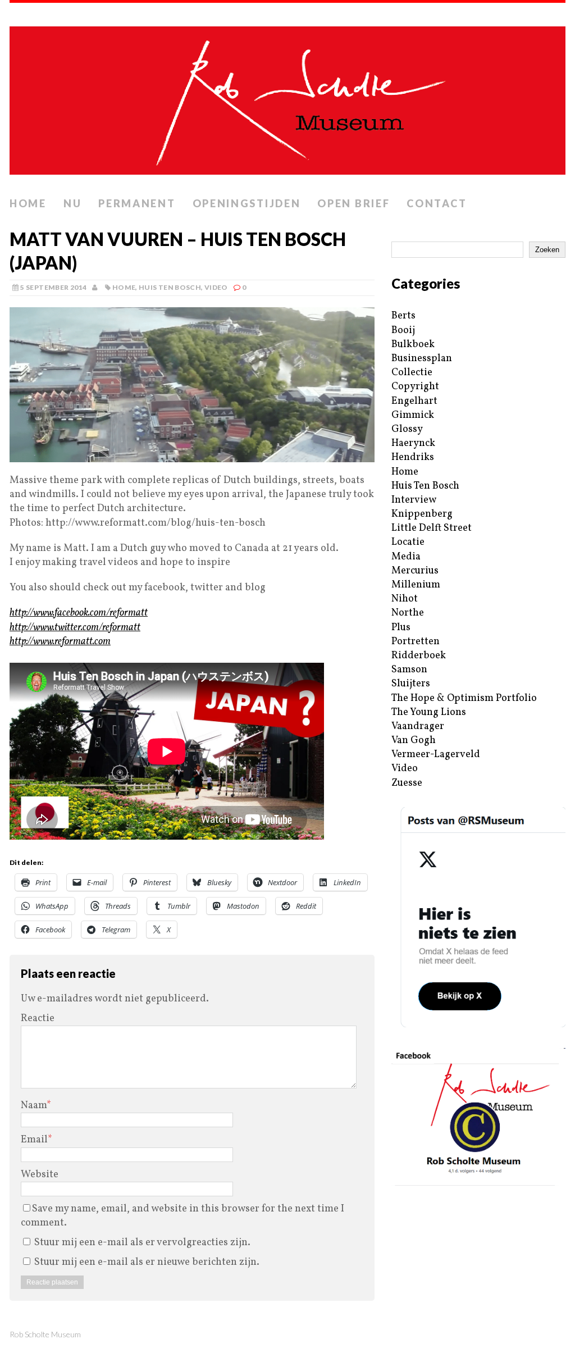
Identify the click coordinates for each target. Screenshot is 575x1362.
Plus (400, 628)
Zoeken (547, 249)
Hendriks (412, 457)
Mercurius (415, 571)
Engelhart (414, 401)
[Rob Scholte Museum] (287, 97)
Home (28, 203)
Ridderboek (418, 656)
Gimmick (412, 415)
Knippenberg (422, 514)
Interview (413, 500)
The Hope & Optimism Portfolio (464, 698)
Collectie (411, 373)
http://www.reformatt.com (60, 642)
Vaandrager (417, 726)
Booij (403, 331)
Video (216, 287)
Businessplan (421, 359)
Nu (72, 203)
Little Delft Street (431, 528)
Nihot (404, 599)
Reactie (37, 1019)
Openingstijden (247, 203)
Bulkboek (413, 345)
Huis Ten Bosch (170, 287)
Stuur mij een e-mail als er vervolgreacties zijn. (142, 1243)
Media (406, 557)
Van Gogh (413, 741)
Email (34, 1140)
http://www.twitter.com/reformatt (75, 628)
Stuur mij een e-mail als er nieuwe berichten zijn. (146, 1262)
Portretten (415, 642)
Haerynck (413, 443)
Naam (34, 1106)
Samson (409, 670)
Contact (437, 203)
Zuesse (406, 783)
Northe (407, 613)
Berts (403, 316)
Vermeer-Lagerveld (435, 755)
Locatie (408, 542)
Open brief (353, 203)
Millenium (415, 585)
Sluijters (410, 684)
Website (39, 1175)
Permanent (136, 203)
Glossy (407, 429)
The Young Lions (428, 712)
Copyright (415, 387)
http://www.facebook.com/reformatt (79, 613)
